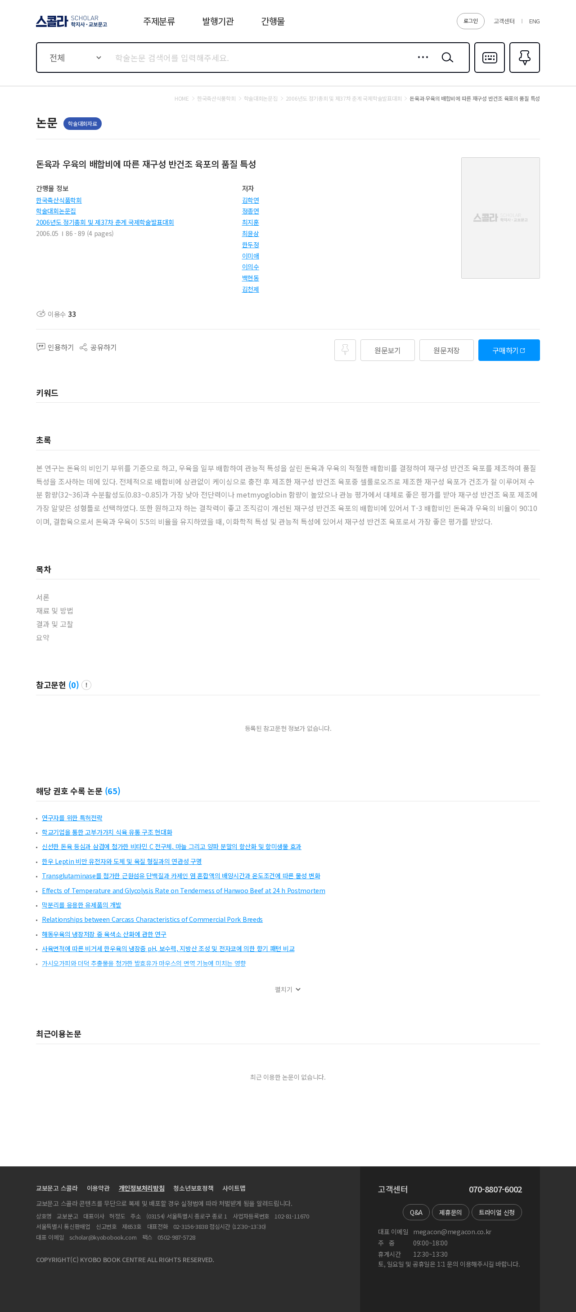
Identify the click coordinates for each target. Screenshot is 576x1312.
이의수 (250, 266)
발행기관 (218, 20)
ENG (534, 21)
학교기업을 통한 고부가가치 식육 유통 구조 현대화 (107, 831)
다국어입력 (489, 72)
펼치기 (283, 989)
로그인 (471, 20)
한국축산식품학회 (59, 200)
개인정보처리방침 (142, 1187)
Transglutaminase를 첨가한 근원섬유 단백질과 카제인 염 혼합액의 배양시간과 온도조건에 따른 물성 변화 (181, 875)
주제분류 (159, 20)
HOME (182, 98)
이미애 (250, 255)
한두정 (250, 244)
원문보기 (387, 350)
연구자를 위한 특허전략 (72, 817)
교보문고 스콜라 (57, 1187)
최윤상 (250, 233)
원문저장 (446, 350)
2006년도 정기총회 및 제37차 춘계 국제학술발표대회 (105, 222)
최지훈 (250, 222)
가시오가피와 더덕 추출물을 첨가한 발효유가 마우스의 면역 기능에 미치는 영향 (144, 963)
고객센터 (504, 21)
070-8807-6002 (495, 1189)
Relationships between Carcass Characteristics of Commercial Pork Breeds (152, 919)
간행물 (273, 20)
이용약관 (98, 1187)
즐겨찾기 (523, 72)
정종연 (250, 210)
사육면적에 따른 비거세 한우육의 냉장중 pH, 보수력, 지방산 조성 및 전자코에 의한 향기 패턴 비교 (168, 948)
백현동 (250, 277)
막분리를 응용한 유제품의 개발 (82, 904)
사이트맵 (233, 1187)
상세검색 (420, 64)
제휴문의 (450, 1212)
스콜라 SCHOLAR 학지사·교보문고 (71, 26)
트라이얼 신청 (497, 1212)
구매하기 (505, 350)
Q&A (416, 1212)
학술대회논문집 (56, 210)
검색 (445, 64)
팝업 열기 (86, 685)
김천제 (250, 289)
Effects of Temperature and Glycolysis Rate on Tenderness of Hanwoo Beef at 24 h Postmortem (183, 890)
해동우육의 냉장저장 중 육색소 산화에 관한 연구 (104, 934)
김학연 (250, 200)
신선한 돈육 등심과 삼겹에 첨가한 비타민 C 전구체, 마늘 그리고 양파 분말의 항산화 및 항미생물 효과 (172, 846)
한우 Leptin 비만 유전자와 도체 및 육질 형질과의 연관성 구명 (122, 861)
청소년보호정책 (193, 1187)
